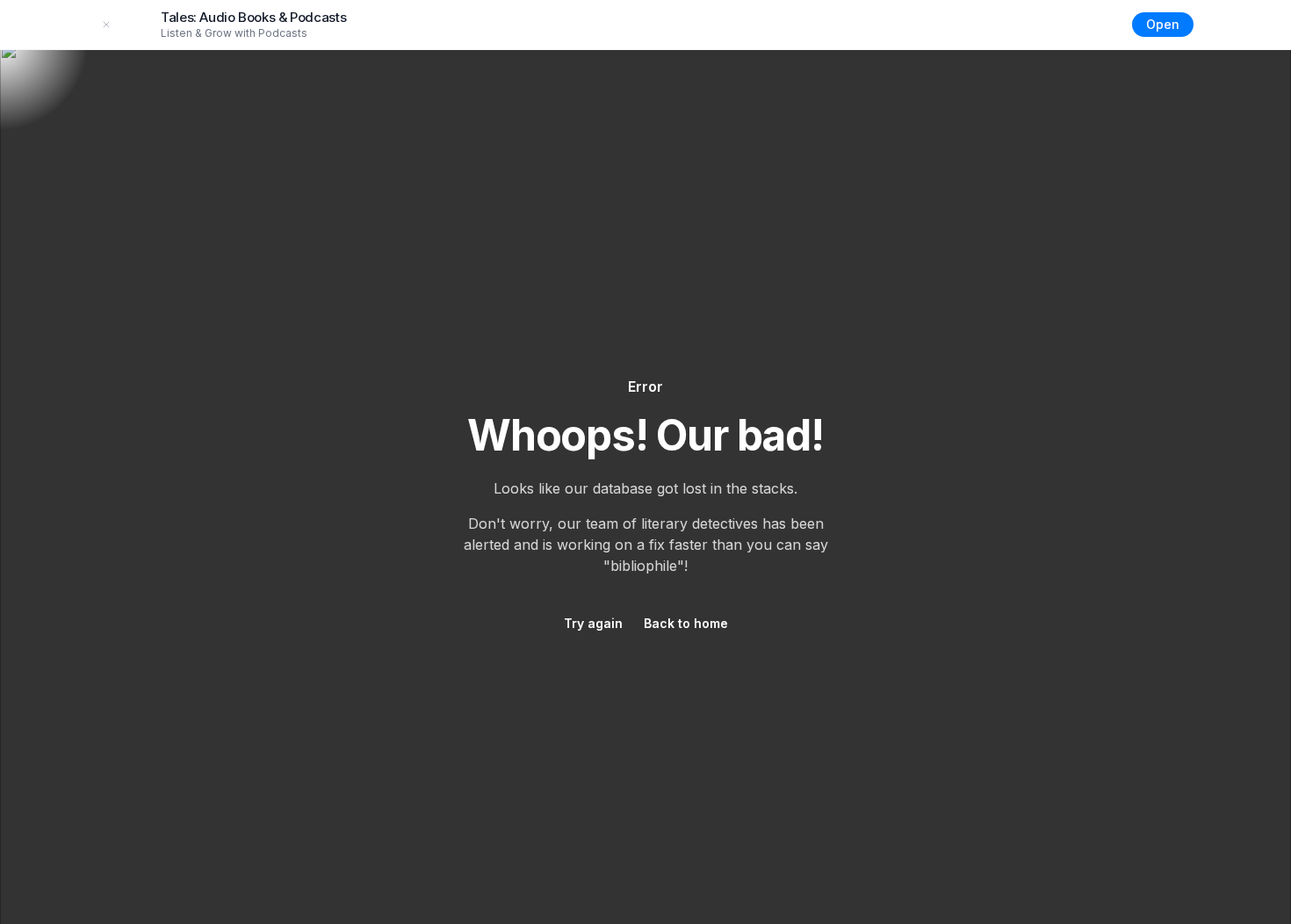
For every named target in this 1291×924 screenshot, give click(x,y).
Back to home (686, 623)
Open (1162, 24)
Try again (593, 623)
